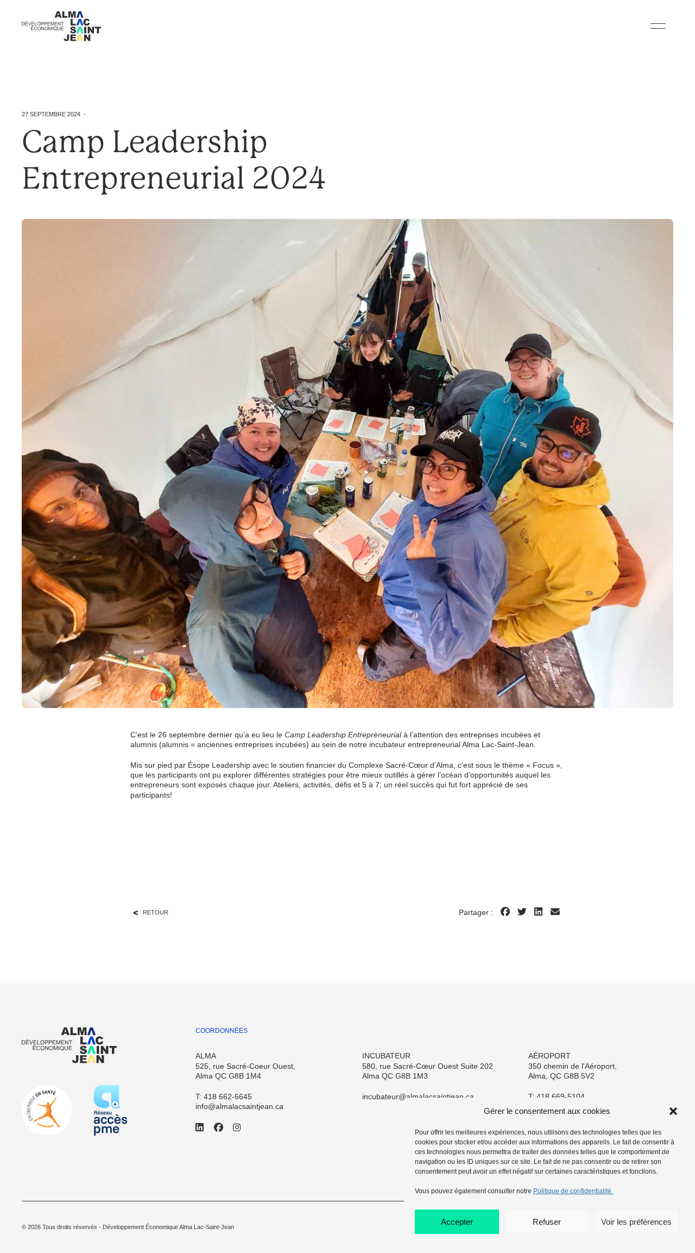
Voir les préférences (636, 1221)
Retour (155, 912)
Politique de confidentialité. (573, 1191)
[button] (673, 1111)
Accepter (457, 1221)
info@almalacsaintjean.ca (239, 1106)
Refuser (547, 1221)
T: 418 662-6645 (223, 1096)
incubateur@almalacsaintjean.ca (418, 1096)
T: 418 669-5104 (556, 1096)
